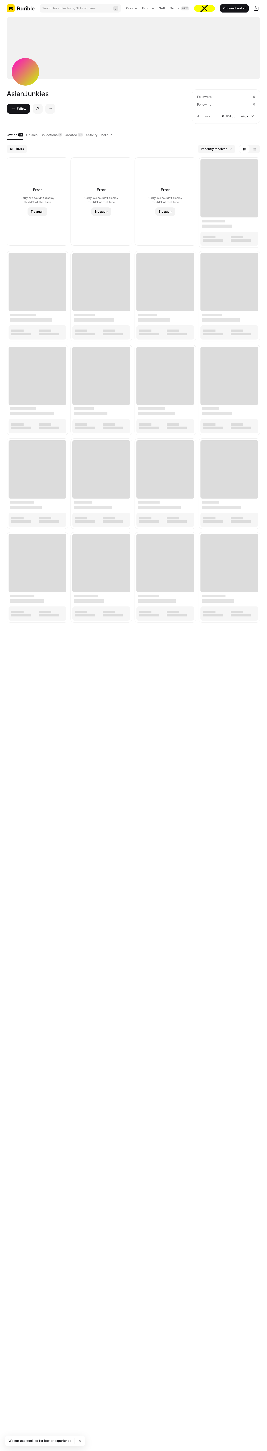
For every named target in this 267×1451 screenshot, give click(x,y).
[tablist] (107, 135)
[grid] (133, 390)
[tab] (15, 135)
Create (131, 8)
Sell (162, 8)
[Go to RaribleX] (204, 8)
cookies (32, 1441)
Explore (148, 8)
